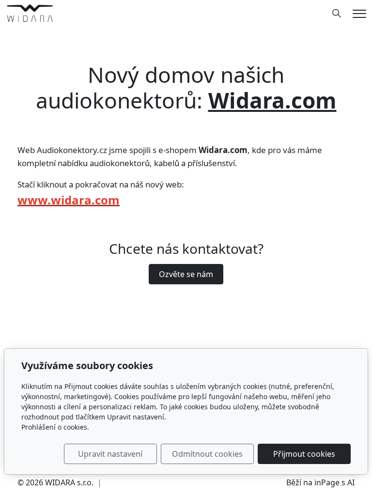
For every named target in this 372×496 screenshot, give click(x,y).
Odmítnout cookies (207, 454)
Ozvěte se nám (186, 274)
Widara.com (272, 100)
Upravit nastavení (110, 454)
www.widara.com (68, 200)
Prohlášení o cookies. (55, 427)
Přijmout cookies (304, 454)
